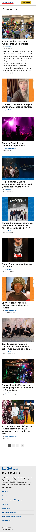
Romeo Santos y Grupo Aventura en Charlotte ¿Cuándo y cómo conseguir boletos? (17, 184)
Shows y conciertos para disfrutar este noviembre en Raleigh (15, 305)
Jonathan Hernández (10, 148)
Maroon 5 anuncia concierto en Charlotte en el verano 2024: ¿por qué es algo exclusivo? (17, 225)
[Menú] (32, 3)
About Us (5, 491)
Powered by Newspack (7, 529)
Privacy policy (6, 520)
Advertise (5, 504)
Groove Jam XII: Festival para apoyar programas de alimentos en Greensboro (17, 387)
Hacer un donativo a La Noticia (11, 516)
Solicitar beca (6, 508)
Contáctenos (6, 496)
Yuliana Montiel (9, 46)
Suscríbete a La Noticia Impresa (12, 500)
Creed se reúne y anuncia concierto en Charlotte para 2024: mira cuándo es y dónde (17, 346)
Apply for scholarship (9, 512)
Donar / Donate (26, 2)
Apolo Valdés (8, 110)
